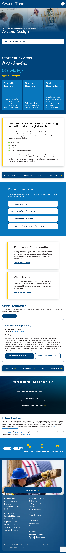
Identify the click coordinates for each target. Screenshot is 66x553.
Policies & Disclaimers (10, 547)
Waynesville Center (11, 530)
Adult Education (35, 509)
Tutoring (32, 507)
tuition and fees (13, 428)
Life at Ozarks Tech (22, 263)
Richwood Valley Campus (14, 524)
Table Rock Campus (12, 527)
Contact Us (31, 490)
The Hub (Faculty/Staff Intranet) (37, 538)
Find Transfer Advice (22, 292)
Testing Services (35, 504)
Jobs (30, 529)
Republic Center (10, 522)
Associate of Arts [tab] (9, 316)
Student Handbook (36, 534)
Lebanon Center (10, 519)
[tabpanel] (33, 340)
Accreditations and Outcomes (30, 226)
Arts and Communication (16, 28)
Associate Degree (17, 41)
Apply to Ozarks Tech (32, 175)
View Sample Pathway (47, 356)
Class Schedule (34, 523)
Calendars (33, 526)
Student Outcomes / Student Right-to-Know (15, 432)
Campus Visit (54, 175)
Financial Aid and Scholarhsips (30, 391)
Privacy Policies (22, 547)
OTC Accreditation (27, 434)
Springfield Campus (17, 331)
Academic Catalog (36, 532)
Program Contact (24, 219)
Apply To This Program (11, 76)
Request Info (9, 175)
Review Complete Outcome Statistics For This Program (13, 71)
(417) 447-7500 (42, 451)
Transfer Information (25, 211)
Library (31, 512)
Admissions (21, 204)
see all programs (30, 398)
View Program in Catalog (19, 356)
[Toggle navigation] (63, 4)
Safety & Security (35, 515)
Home (4, 28)
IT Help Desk (33, 501)
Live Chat (28, 451)
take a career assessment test (30, 406)
